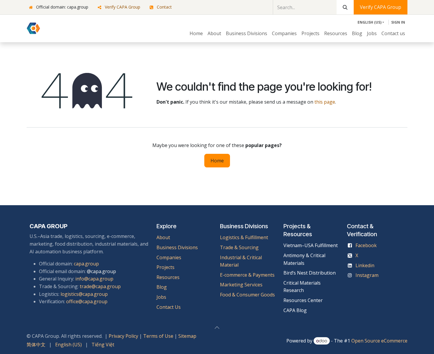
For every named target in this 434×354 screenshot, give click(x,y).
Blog (161, 287)
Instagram (366, 275)
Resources (168, 277)
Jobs (161, 297)
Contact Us (168, 307)
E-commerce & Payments (247, 275)
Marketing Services (241, 284)
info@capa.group (94, 278)
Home (217, 160)
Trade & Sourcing (239, 247)
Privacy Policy (123, 336)
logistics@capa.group (84, 294)
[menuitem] (196, 33)
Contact (164, 7)
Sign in (398, 22)
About (163, 237)
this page (324, 102)
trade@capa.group (100, 286)
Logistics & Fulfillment (244, 237)
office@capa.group (86, 301)
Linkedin (364, 265)
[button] (217, 327)
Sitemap (187, 336)
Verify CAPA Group (122, 7)
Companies (168, 257)
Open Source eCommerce (379, 340)
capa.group (86, 263)
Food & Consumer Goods (247, 294)
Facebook (366, 245)
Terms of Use (158, 336)
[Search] (345, 7)
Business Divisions (177, 247)
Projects (165, 267)
